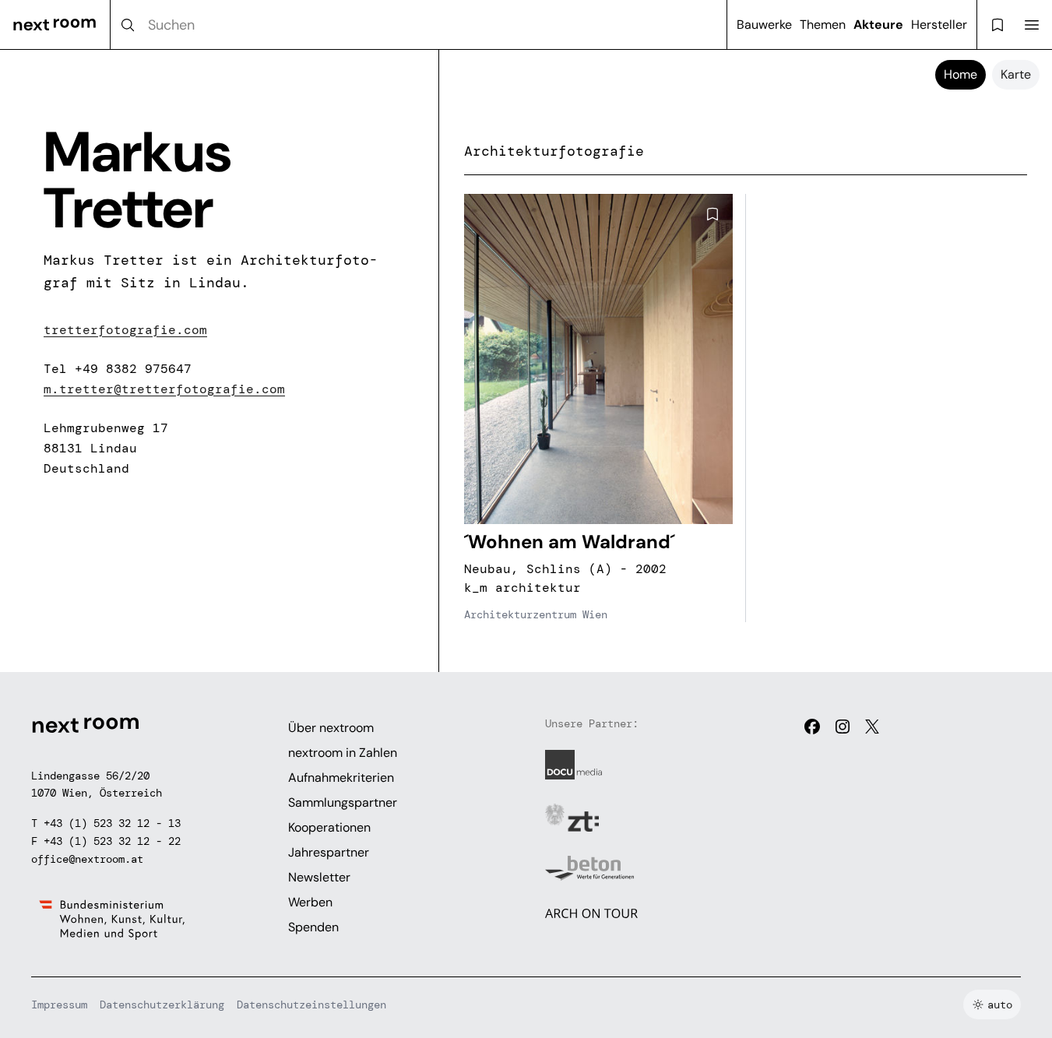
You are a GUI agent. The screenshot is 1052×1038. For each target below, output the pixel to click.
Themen (823, 24)
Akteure (878, 24)
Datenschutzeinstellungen (311, 1005)
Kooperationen (329, 827)
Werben (310, 902)
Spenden (313, 927)
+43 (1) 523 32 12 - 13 (112, 823)
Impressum (59, 1005)
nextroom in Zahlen (342, 752)
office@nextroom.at (87, 859)
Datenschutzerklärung (162, 1005)
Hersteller (939, 24)
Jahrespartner (328, 852)
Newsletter (319, 877)
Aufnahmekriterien (341, 777)
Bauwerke (764, 24)
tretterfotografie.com (125, 330)
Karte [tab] (1016, 74)
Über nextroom (331, 728)
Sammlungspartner (342, 802)
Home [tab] (960, 74)
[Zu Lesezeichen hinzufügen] (712, 214)
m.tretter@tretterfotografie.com (164, 389)
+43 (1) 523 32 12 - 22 (112, 841)
